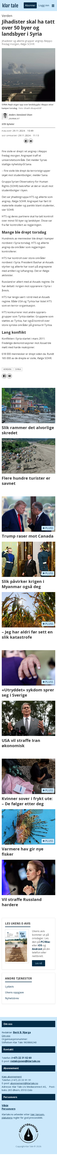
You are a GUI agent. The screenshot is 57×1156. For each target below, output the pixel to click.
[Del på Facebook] (26, 141)
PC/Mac (45, 942)
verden (7, 369)
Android (37, 949)
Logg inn (43, 5)
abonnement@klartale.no (24, 1083)
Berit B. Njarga (22, 1032)
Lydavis (9, 986)
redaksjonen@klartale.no (25, 1061)
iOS (40, 945)
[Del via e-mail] (30, 141)
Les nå (38, 963)
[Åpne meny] (53, 5)
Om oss (6, 1035)
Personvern (8, 1108)
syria (18, 369)
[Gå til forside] (10, 5)
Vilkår (5, 1105)
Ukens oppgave (14, 992)
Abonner (30, 5)
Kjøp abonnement (12, 1076)
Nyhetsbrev (12, 998)
